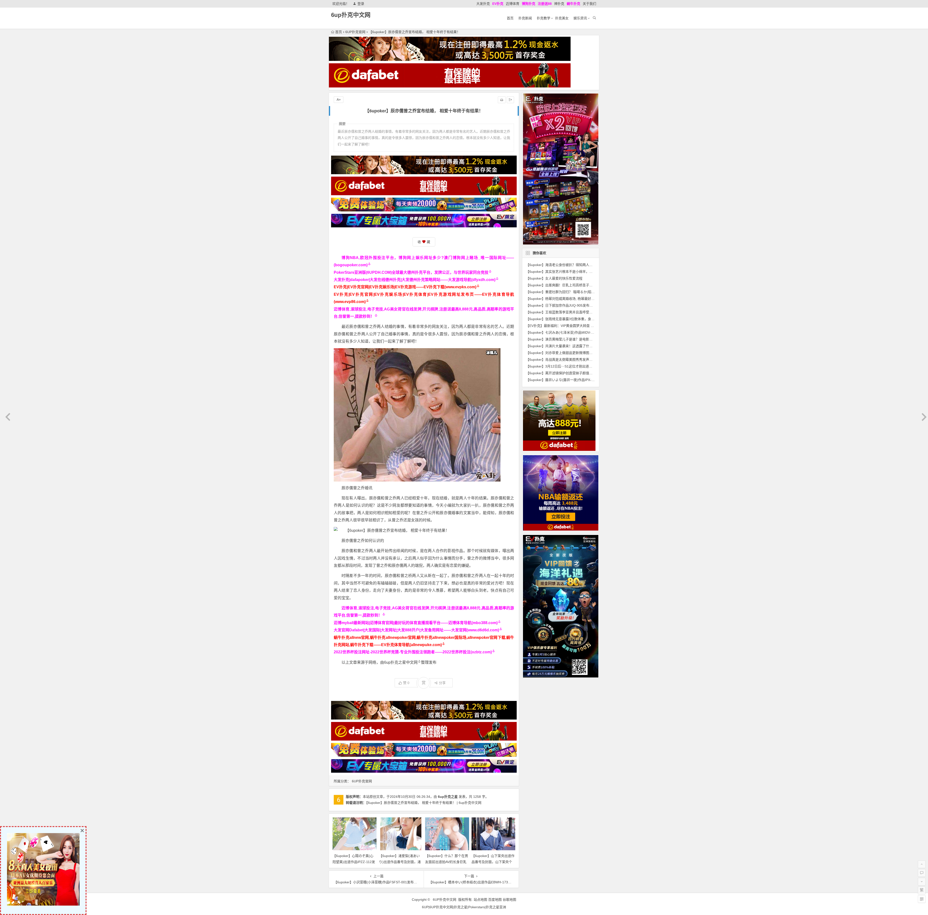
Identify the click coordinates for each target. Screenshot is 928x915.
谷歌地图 (509, 899)
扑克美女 (562, 18)
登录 (360, 4)
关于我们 (589, 4)
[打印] (502, 99)
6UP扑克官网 (355, 32)
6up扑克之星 (448, 797)
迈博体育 (512, 4)
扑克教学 (543, 18)
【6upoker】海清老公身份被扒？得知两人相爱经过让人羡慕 (571, 265)
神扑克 (559, 4)
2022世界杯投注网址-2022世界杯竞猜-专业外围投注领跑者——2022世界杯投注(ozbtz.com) (413, 652)
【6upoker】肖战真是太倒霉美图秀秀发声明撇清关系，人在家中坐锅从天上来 (584, 359)
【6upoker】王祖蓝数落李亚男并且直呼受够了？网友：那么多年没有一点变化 (584, 312)
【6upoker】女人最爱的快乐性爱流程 (554, 278)
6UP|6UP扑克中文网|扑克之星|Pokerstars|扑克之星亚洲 (464, 907)
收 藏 (424, 242)
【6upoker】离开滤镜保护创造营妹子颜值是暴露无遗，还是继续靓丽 (578, 373)
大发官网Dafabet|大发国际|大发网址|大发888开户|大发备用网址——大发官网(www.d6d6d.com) (416, 630)
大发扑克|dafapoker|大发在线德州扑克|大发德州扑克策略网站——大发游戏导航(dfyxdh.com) (414, 280)
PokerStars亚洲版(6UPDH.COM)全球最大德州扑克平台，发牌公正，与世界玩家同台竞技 (411, 272)
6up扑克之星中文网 (401, 662)
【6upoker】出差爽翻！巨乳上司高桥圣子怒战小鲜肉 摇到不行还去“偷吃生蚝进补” (588, 285)
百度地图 (495, 899)
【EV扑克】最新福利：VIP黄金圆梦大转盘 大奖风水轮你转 (570, 326)
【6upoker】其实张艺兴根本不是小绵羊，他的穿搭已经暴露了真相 (576, 272)
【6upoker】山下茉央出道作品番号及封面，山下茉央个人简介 (493, 862)
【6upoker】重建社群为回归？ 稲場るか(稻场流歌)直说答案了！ (574, 292)
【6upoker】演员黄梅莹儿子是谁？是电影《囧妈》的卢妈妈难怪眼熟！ (579, 339)
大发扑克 (483, 4)
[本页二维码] (922, 899)
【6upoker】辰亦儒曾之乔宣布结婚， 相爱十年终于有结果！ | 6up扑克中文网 (423, 803)
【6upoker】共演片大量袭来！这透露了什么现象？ (564, 346)
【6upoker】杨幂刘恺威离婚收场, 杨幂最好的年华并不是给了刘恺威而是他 (582, 299)
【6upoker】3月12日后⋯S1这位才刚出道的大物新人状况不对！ (574, 366)
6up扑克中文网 (350, 15)
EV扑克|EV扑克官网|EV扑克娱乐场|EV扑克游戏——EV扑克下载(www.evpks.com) (405, 287)
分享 (442, 683)
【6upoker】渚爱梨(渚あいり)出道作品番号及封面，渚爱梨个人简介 (400, 862)
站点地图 (480, 899)
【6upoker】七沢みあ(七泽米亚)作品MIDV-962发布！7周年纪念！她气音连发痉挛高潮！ (593, 332)
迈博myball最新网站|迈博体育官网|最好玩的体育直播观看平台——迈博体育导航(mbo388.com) (416, 623)
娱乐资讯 (580, 18)
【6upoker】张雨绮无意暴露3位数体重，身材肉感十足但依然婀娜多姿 (579, 319)
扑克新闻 (525, 18)
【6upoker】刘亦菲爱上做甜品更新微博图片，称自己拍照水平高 (574, 353)
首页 (510, 18)
